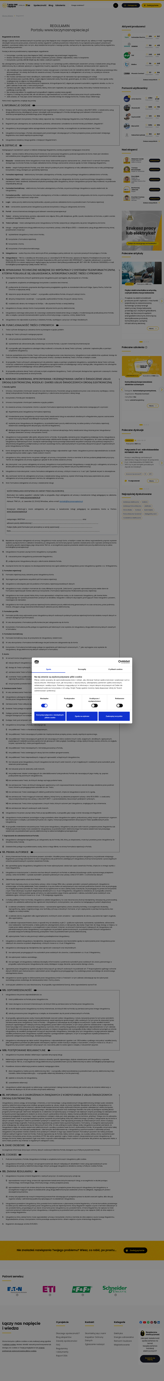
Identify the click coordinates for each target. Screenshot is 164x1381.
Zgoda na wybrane (82, 716)
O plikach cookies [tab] (115, 669)
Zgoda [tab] (48, 669)
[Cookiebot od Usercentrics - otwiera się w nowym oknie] (120, 662)
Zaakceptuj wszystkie (114, 716)
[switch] (69, 705)
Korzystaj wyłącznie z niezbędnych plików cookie (50, 716)
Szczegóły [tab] (82, 669)
